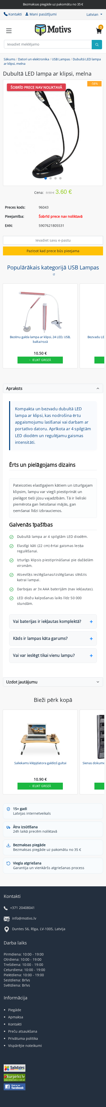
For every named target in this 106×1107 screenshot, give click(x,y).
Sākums (9, 59)
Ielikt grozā (41, 360)
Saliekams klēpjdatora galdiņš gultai (40, 763)
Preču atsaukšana (22, 1031)
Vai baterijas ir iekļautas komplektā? (47, 621)
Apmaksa (15, 1017)
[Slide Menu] (9, 31)
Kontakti (15, 14)
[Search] (97, 44)
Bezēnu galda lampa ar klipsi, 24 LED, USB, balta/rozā (40, 339)
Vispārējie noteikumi (25, 1045)
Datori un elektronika (33, 59)
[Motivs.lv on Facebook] (14, 1087)
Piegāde (14, 1010)
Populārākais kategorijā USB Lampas (53, 267)
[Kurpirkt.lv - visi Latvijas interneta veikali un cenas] (14, 1078)
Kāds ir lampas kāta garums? (40, 638)
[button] (94, 14)
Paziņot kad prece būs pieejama (53, 250)
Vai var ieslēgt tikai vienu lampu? (44, 655)
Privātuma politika (23, 1038)
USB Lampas (61, 59)
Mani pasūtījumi (43, 14)
